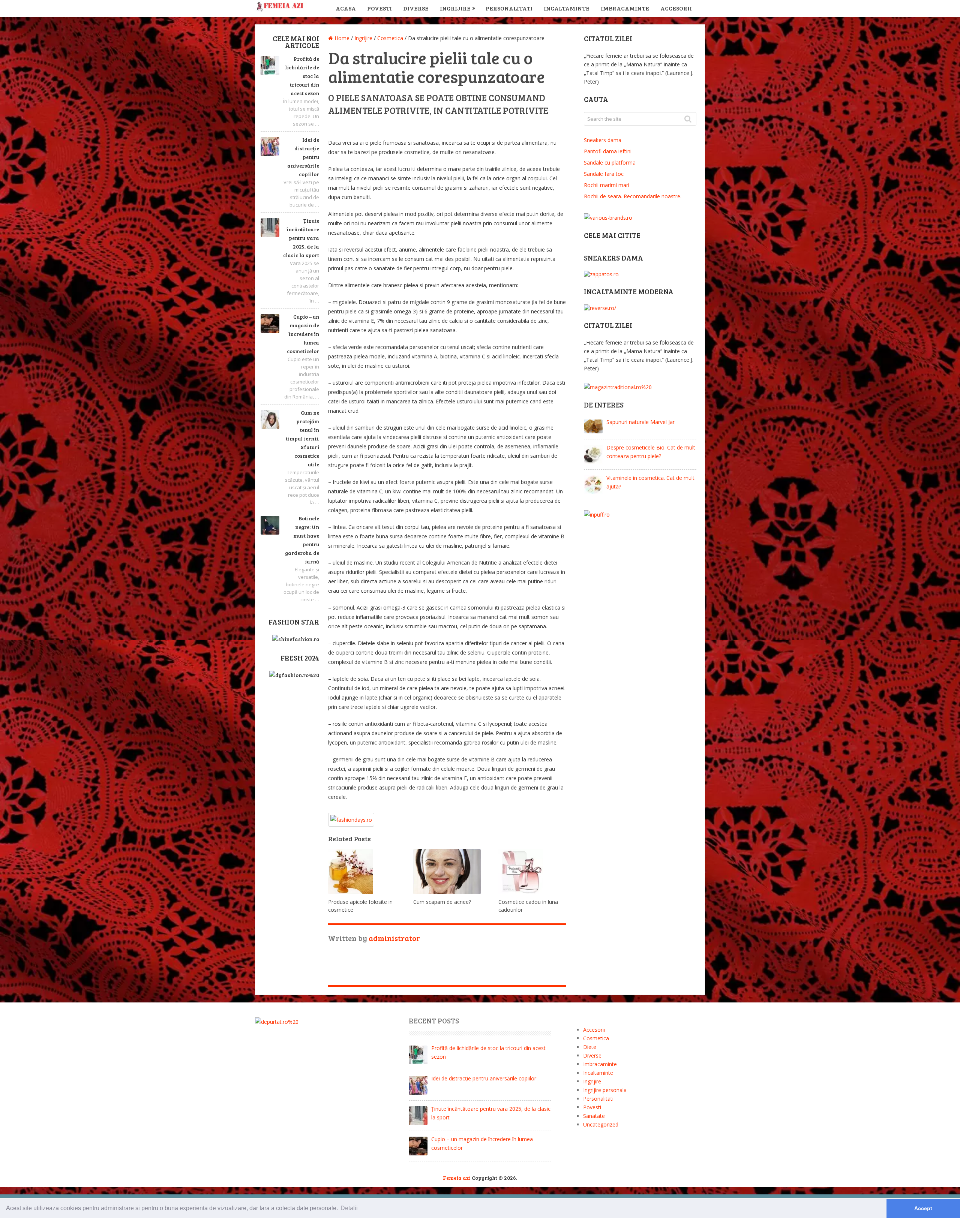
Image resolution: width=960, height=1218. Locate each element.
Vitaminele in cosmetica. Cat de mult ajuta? (650, 482)
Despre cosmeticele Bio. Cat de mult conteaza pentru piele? (650, 452)
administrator (394, 938)
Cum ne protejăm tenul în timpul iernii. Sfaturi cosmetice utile (302, 438)
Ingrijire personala (605, 1090)
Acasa (346, 8)
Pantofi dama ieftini (608, 151)
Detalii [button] (349, 1208)
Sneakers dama (602, 140)
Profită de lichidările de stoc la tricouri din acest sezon (302, 76)
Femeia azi (457, 1177)
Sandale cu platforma (610, 162)
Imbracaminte (625, 8)
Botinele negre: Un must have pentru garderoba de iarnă (302, 540)
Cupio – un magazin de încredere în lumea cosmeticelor (303, 334)
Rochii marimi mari (606, 185)
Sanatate (594, 1115)
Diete (589, 1046)
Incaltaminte (567, 8)
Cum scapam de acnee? (442, 901)
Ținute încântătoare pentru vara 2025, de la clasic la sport (301, 238)
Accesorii (676, 8)
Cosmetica (596, 1038)
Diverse (416, 8)
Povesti (379, 8)
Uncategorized (600, 1124)
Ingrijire (455, 8)
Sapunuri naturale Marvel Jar (640, 421)
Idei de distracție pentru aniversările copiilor (303, 157)
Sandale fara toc (604, 173)
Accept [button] (923, 1208)
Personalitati (509, 8)
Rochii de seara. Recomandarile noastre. (632, 196)
